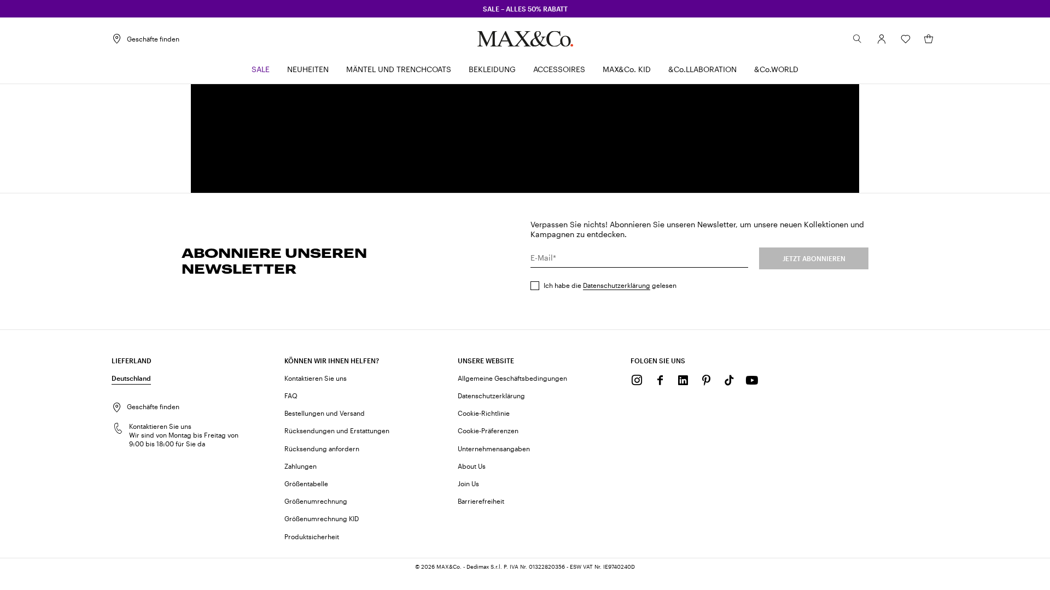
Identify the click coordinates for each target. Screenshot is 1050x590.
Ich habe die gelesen (610, 285)
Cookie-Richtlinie (484, 413)
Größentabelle (306, 483)
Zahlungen (300, 466)
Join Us (468, 483)
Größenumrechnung (315, 501)
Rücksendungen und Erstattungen (336, 430)
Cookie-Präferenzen (488, 430)
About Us (472, 466)
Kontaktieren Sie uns (315, 378)
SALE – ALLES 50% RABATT (525, 9)
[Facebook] (660, 380)
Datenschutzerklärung (616, 285)
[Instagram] (637, 380)
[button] (881, 38)
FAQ (291, 395)
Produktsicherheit (311, 536)
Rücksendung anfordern (321, 448)
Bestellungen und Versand (324, 413)
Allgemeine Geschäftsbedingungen (512, 378)
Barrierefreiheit (481, 501)
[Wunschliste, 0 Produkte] (905, 38)
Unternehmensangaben (494, 448)
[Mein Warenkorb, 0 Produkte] (928, 38)
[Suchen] (857, 38)
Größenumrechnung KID (321, 518)
